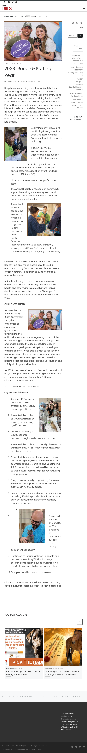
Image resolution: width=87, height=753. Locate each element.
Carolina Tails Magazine (18, 746)
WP (12, 749)
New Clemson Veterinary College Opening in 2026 (75, 71)
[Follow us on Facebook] (9, 2)
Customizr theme (35, 749)
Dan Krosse (11, 81)
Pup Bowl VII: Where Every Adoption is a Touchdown (77, 59)
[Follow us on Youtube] (16, 2)
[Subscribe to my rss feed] (5, 2)
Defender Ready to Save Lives (76, 94)
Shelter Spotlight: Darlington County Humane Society (76, 84)
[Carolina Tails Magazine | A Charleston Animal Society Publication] (7, 7)
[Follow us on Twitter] (12, 2)
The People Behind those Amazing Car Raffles (77, 104)
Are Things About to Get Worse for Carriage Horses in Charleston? (62, 673)
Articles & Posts (17, 16)
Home (7, 16)
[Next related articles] (80, 622)
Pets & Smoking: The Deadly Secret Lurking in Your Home (23, 673)
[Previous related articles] (74, 622)
